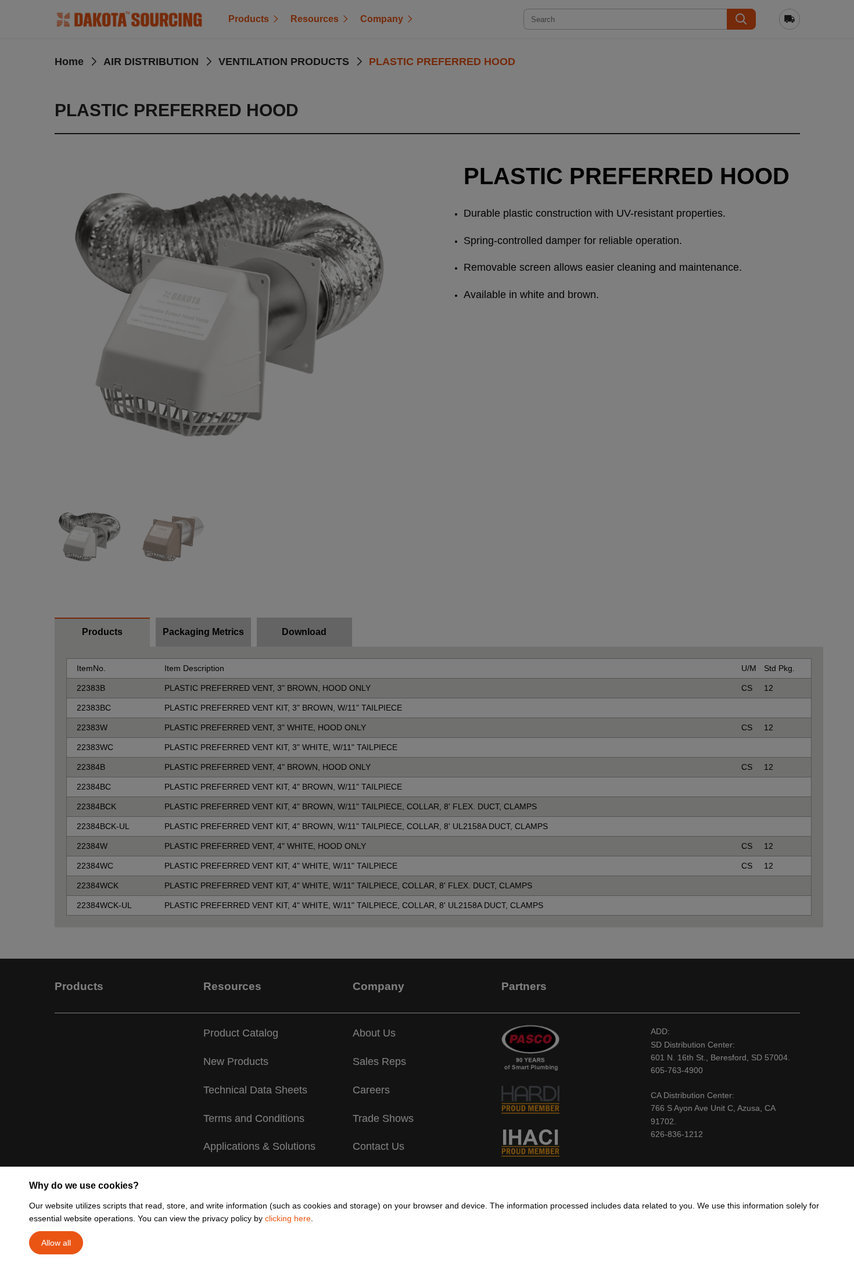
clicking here (288, 1218)
